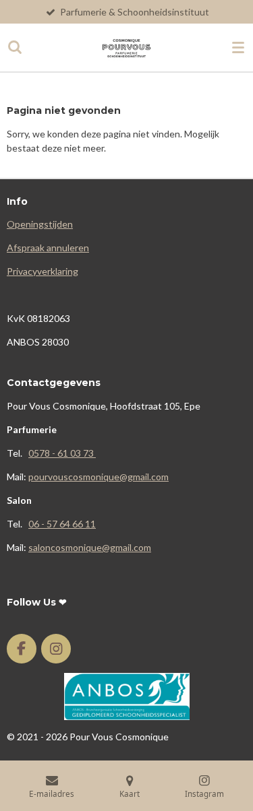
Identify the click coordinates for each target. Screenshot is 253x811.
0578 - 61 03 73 (62, 453)
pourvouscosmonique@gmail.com (98, 476)
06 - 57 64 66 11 (62, 523)
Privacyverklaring (42, 271)
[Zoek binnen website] (15, 47)
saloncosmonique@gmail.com (89, 547)
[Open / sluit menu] (238, 47)
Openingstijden (40, 224)
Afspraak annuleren (48, 247)
